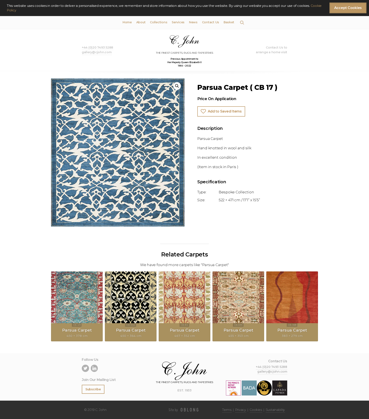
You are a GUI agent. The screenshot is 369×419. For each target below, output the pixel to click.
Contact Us (210, 22)
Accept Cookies (348, 8)
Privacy (240, 410)
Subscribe (93, 389)
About (141, 22)
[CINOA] (264, 388)
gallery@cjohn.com (97, 52)
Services (178, 22)
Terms (226, 410)
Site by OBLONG (184, 410)
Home (127, 22)
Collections (158, 22)
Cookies (256, 410)
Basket (229, 22)
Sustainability (275, 410)
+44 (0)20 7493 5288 (97, 47)
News (193, 22)
